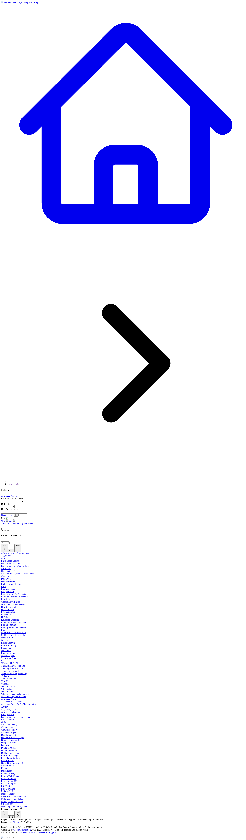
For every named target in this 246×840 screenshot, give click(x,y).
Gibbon (16, 822)
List (11, 521)
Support (52, 832)
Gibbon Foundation (22, 830)
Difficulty (5, 504)
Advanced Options (9, 496)
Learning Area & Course (12, 498)
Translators (42, 832)
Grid (3, 521)
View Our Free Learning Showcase (17, 523)
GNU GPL (23, 832)
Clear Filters (6, 515)
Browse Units (13, 484)
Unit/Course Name (9, 509)
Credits (32, 832)
